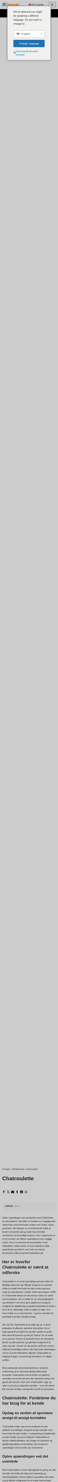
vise (16, 1206)
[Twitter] (8, 1191)
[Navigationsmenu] (52, 4)
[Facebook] (3, 1191)
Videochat (19, 1169)
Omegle (6, 1169)
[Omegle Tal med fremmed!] (11, 4)
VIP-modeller (37, 4)
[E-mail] (12, 1191)
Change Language (29, 43)
